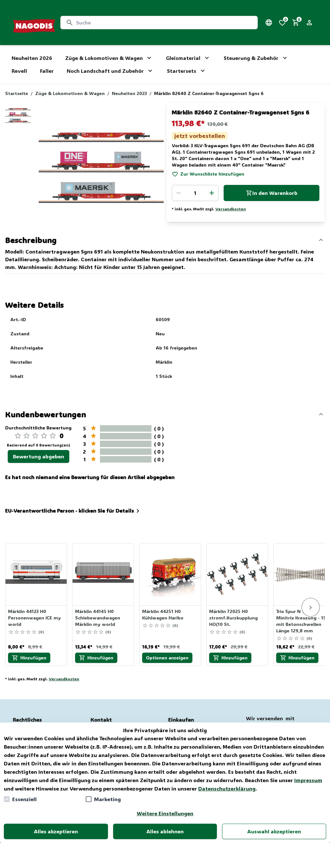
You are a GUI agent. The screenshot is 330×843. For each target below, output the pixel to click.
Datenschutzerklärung (227, 788)
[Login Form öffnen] (309, 22)
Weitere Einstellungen (165, 813)
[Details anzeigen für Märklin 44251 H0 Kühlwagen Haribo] (170, 574)
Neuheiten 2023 (129, 93)
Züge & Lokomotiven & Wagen (70, 93)
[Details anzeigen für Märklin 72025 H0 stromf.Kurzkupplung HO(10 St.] (237, 574)
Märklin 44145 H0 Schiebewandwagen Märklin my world (97, 617)
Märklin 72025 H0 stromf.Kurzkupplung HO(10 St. (233, 617)
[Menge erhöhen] (211, 193)
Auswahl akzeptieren (274, 831)
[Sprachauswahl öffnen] (268, 22)
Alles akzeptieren (56, 831)
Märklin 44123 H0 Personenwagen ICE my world (34, 617)
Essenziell (24, 799)
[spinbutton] (195, 193)
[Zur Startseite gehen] (34, 22)
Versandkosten (230, 208)
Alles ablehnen (165, 831)
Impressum (308, 780)
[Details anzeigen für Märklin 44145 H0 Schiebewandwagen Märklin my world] (103, 574)
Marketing (107, 799)
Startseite (16, 93)
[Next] (311, 607)
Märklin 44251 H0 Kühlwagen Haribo (162, 614)
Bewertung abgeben (38, 456)
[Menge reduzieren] (178, 193)
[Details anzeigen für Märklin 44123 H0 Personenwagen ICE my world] (36, 574)
